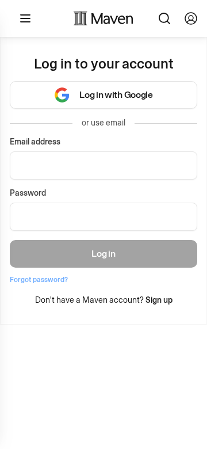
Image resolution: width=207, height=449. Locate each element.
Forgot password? (39, 280)
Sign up (158, 300)
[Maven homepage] (103, 18)
